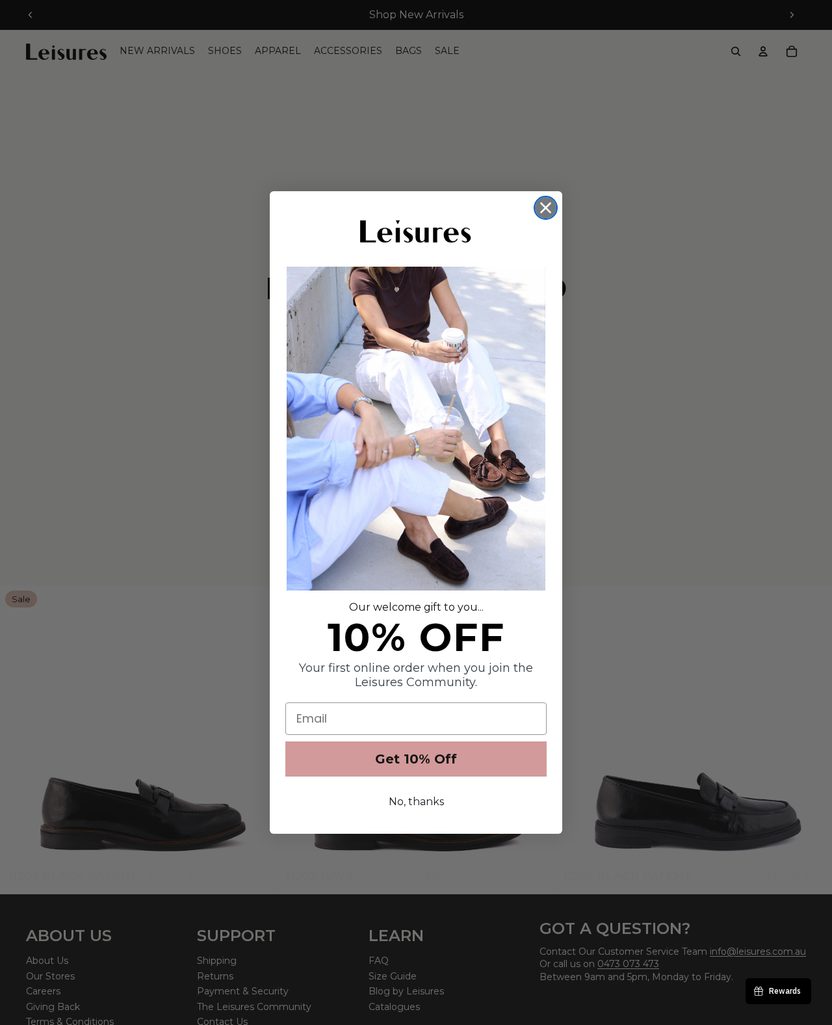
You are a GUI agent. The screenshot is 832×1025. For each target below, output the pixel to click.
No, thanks (416, 801)
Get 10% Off (416, 759)
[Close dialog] (545, 207)
